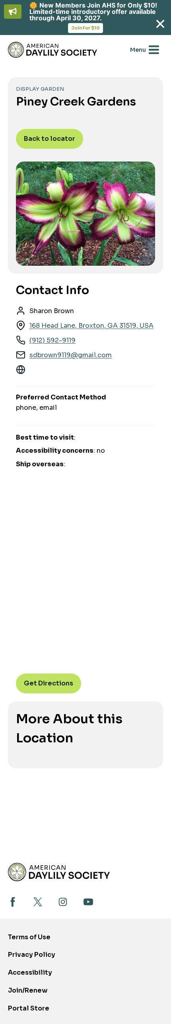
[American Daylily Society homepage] (59, 872)
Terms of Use (29, 937)
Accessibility (30, 972)
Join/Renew (27, 990)
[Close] (160, 24)
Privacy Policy (31, 954)
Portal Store (28, 1010)
